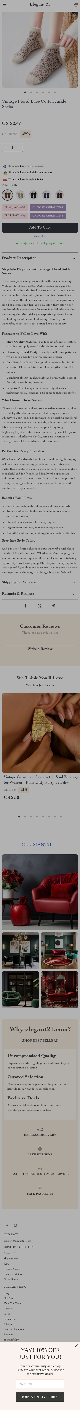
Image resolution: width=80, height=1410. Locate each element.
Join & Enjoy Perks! (40, 1397)
